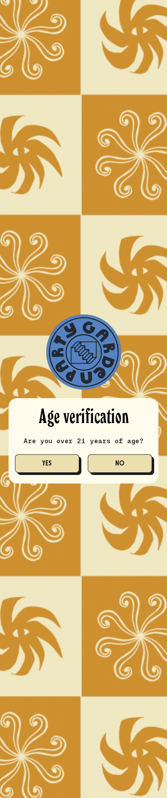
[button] (47, 463)
